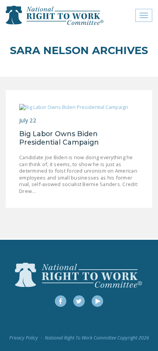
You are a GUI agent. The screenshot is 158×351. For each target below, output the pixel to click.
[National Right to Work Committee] (55, 15)
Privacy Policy (23, 338)
